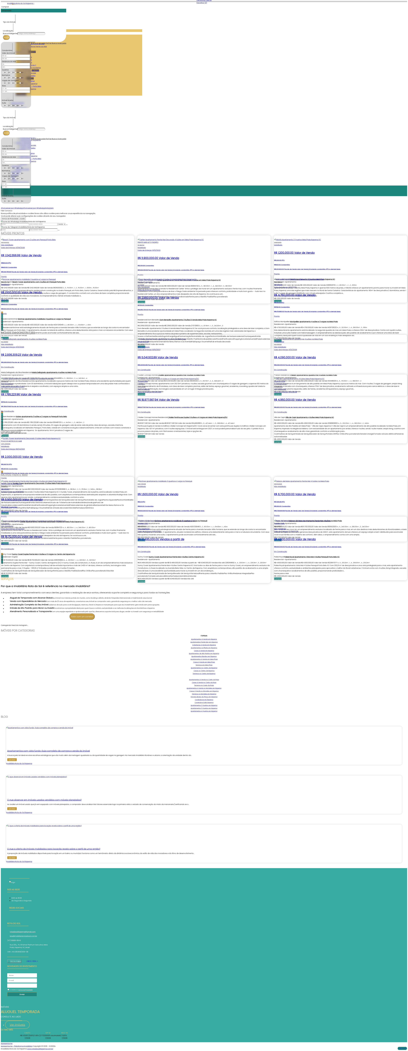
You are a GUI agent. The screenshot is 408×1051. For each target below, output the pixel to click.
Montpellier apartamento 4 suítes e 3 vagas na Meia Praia (314, 321)
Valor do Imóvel (8, 53)
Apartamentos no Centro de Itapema (204, 668)
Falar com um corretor (82, 616)
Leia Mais (12, 760)
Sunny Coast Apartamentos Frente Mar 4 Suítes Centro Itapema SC (176, 557)
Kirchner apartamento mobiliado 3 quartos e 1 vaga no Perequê (44, 319)
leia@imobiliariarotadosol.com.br (23, 936)
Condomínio (7, 50)
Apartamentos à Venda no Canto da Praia (204, 680)
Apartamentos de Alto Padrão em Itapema (204, 654)
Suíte (4, 103)
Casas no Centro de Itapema (204, 671)
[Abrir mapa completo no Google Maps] (22, 961)
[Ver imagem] (39, 728)
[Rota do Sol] (19, 916)
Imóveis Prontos (12, 233)
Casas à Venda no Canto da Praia (204, 683)
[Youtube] (19, 918)
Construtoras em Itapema (204, 700)
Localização (8, 31)
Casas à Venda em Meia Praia (204, 662)
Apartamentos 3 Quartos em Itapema (204, 708)
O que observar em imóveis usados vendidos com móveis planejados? (44, 799)
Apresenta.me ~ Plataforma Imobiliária (16, 1046)
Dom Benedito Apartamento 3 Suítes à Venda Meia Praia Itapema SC (188, 320)
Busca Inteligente (10, 33)
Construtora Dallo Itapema (204, 703)
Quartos (5, 70)
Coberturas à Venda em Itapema (204, 645)
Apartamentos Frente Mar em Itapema (204, 642)
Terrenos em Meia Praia (204, 665)
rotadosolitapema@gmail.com (22, 931)
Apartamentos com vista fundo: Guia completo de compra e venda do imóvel (48, 750)
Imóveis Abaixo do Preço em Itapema (204, 697)
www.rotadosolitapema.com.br (40, 1049)
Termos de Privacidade (10, 219)
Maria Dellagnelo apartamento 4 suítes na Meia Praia (54, 372)
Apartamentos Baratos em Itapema (204, 656)
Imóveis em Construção (18, 333)
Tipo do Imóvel (9, 22)
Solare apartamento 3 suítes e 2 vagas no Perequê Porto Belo (41, 416)
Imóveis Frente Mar (14, 475)
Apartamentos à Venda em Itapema (204, 639)
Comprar (141, 436)
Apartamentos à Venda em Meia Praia (204, 659)
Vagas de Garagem (10, 80)
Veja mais (402, 1048)
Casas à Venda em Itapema (204, 651)
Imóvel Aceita (7, 100)
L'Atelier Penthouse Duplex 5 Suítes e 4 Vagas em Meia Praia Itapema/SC (197, 417)
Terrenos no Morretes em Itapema (204, 694)
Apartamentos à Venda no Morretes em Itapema (204, 688)
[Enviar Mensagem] (59, 230)
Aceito (22, 219)
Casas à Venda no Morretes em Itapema (204, 691)
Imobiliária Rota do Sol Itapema (19, 763)
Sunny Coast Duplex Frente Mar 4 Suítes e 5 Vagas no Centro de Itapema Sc (43, 554)
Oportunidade (11, 432)
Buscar (6, 37)
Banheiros (6, 75)
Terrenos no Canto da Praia (204, 685)
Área (4, 86)
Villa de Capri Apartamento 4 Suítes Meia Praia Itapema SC (309, 417)
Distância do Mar (9, 61)
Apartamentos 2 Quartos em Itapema (204, 705)
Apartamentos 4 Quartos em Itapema (204, 711)
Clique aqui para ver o (14, 961)
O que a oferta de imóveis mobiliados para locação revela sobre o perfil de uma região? (53, 848)
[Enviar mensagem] (66, 224)
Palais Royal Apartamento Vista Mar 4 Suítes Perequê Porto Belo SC (312, 557)
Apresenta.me (6, 1043)
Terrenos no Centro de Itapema (204, 674)
